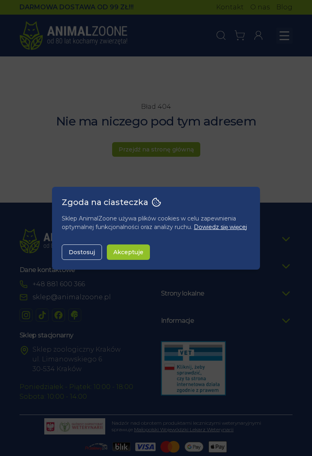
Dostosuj (82, 252)
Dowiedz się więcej (220, 227)
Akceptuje (128, 252)
